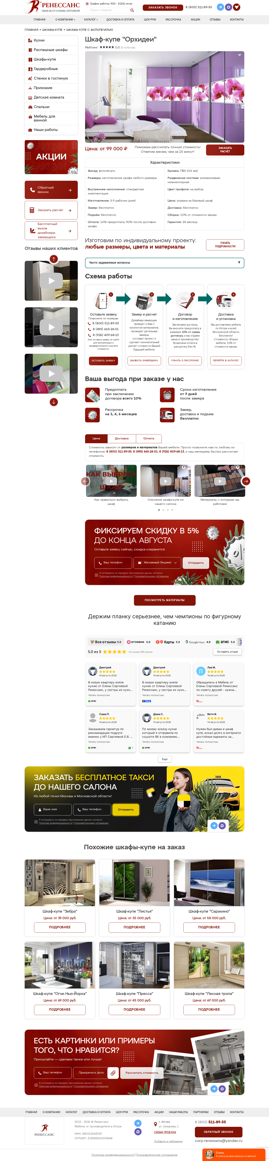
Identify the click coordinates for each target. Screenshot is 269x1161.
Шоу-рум (150, 19)
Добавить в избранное (168, 1141)
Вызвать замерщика (144, 361)
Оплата (148, 438)
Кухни (39, 40)
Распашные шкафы (51, 50)
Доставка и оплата (120, 19)
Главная (39, 19)
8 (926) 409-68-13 (199, 12)
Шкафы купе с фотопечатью (89, 30)
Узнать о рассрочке (185, 361)
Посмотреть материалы (165, 600)
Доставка (122, 438)
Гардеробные (46, 69)
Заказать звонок (163, 7)
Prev (53, 259)
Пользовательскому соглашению (151, 576)
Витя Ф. (212, 714)
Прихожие (43, 88)
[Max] (228, 7)
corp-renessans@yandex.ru (218, 1141)
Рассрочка (173, 19)
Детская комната (49, 97)
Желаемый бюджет (158, 562)
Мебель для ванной (44, 118)
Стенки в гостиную (51, 78)
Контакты (237, 19)
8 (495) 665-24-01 (198, 2)
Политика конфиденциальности (112, 1155)
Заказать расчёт (225, 150)
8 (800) (210, 1122)
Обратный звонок (218, 1132)
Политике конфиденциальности (115, 576)
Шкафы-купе (52, 30)
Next (53, 402)
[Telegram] (220, 7)
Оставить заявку (103, 361)
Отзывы (215, 19)
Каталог (90, 19)
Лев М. (211, 667)
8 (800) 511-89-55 (199, 7)
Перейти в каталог (226, 361)
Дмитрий (159, 667)
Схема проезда (165, 1132)
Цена (96, 438)
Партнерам (200, 1112)
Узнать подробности (225, 245)
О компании (64, 19)
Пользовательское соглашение (157, 1155)
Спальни (41, 107)
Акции (195, 19)
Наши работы (46, 130)
